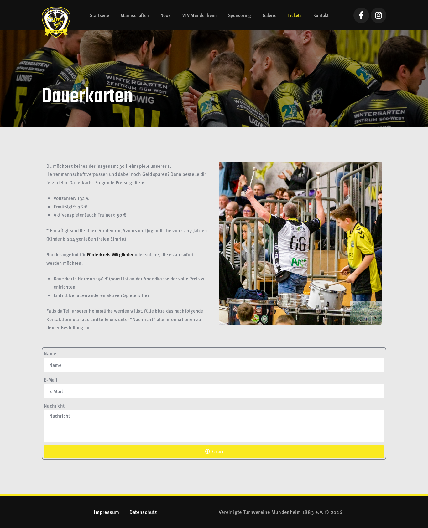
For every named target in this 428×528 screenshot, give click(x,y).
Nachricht (54, 405)
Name (50, 353)
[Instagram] (378, 15)
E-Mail (50, 379)
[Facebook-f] (361, 15)
